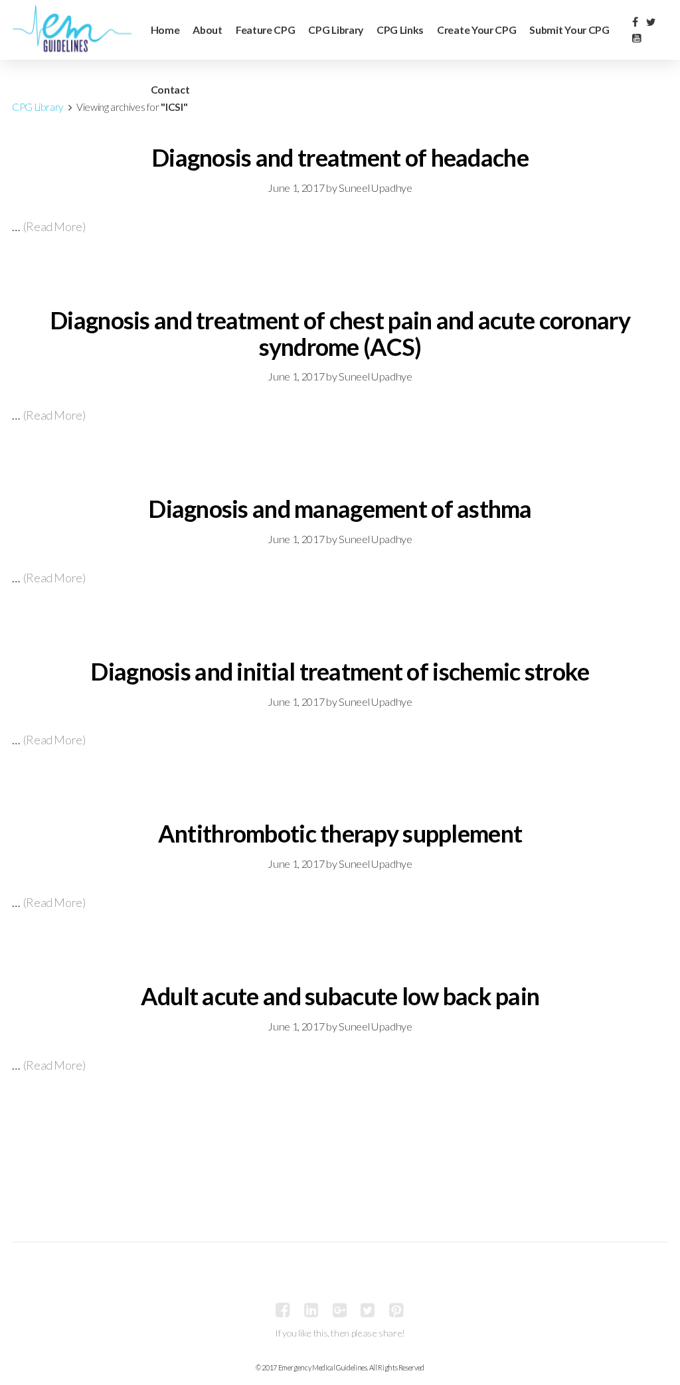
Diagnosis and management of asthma (340, 508)
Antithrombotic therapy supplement (340, 833)
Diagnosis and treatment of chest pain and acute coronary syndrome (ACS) (340, 333)
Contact (170, 89)
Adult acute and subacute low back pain (340, 996)
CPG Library (335, 29)
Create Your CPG (476, 29)
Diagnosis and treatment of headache (340, 157)
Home (165, 29)
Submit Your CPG (569, 29)
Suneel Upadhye (375, 187)
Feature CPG (266, 29)
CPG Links (400, 29)
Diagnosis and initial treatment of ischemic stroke (339, 671)
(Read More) (54, 226)
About (207, 29)
